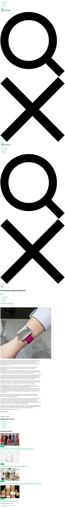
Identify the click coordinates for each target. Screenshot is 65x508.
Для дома (4, 2)
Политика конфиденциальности (9, 505)
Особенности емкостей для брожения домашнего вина (13, 466)
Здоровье (4, 426)
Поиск (2, 286)
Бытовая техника (6, 421)
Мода (3, 5)
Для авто (4, 423)
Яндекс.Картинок (17, 409)
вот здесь (8, 365)
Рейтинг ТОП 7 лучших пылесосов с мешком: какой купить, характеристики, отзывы (21, 483)
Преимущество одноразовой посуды (9, 501)
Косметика (4, 427)
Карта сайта (5, 506)
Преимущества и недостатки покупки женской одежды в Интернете (17, 448)
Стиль (3, 428)
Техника (4, 6)
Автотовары (5, 1)
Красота (4, 3)
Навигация (2, 293)
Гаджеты (4, 422)
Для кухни (4, 425)
